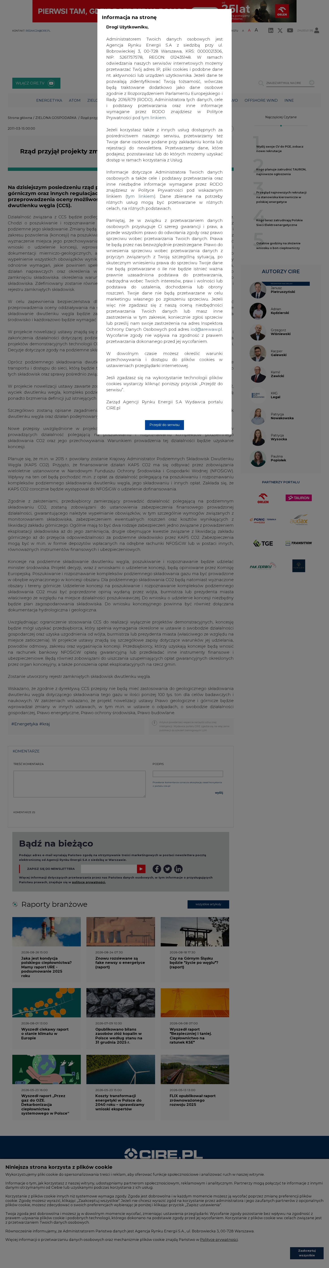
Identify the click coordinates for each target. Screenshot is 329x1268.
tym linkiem (140, 196)
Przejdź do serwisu (164, 425)
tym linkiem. (154, 117)
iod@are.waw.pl (206, 329)
